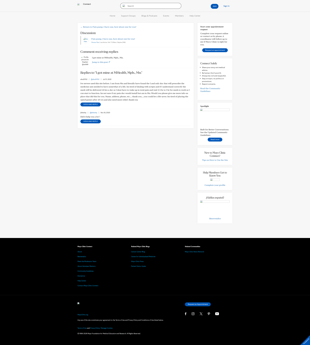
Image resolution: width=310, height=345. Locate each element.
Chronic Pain (95, 42)
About (80, 252)
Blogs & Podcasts (149, 15)
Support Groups (128, 15)
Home (112, 15)
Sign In (226, 6)
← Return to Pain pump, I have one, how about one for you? (108, 27)
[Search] (123, 6)
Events (166, 15)
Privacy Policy (95, 328)
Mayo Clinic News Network (194, 252)
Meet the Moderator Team (87, 261)
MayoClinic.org (83, 315)
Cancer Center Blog (138, 252)
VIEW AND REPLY (90, 104)
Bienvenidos (215, 218)
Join (215, 6)
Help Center (195, 15)
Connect (87, 4)
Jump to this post (100, 62)
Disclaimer (81, 276)
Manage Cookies (107, 328)
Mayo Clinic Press (137, 261)
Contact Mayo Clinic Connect (88, 286)
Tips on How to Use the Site (215, 160)
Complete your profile (215, 185)
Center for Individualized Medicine (143, 256)
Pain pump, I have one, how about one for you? (113, 39)
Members (179, 15)
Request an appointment (215, 50)
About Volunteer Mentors (87, 266)
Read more (215, 139)
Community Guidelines (86, 271)
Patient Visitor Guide (138, 266)
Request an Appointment (198, 304)
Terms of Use (82, 328)
